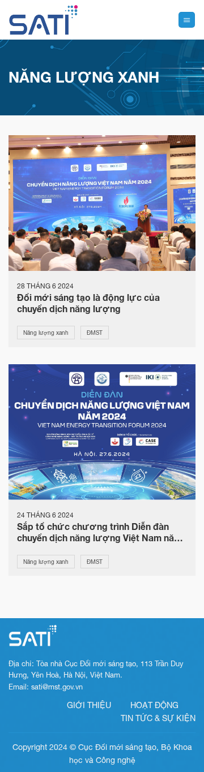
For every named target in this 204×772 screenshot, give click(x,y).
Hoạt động (154, 705)
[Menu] (186, 20)
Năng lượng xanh (46, 332)
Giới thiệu (89, 705)
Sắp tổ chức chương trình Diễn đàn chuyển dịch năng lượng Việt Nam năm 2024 (99, 532)
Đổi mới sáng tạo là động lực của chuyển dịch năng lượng (88, 303)
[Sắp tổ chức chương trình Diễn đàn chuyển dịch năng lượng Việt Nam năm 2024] (102, 430)
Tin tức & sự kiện (158, 718)
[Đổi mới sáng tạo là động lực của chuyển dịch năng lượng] (102, 201)
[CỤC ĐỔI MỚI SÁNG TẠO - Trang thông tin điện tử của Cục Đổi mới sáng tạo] (43, 19)
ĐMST (95, 332)
